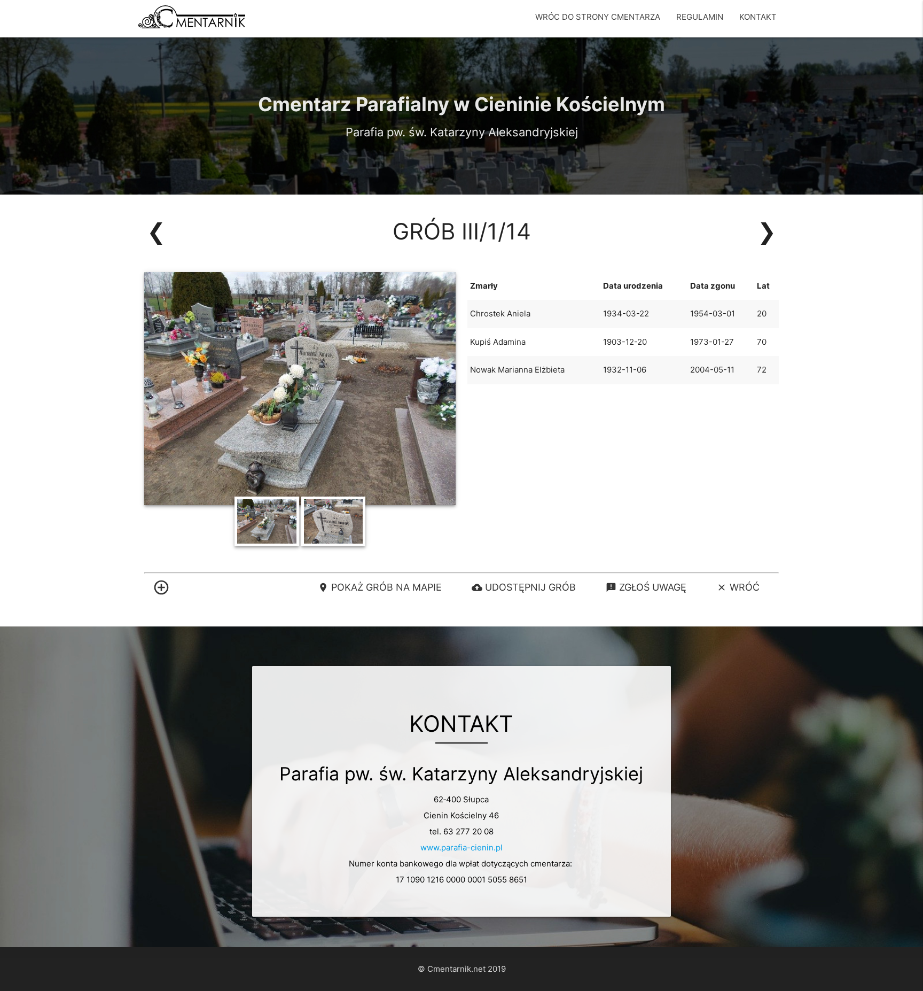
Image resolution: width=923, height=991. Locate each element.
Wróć (738, 587)
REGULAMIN (699, 17)
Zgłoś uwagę (646, 587)
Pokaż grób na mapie (380, 587)
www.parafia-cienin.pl (461, 847)
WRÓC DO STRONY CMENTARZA (597, 17)
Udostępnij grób (524, 587)
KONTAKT (758, 17)
